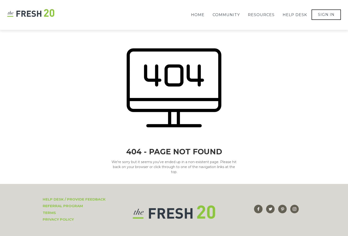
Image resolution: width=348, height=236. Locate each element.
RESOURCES (261, 15)
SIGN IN (326, 14)
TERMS (49, 212)
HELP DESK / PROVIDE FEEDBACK (74, 199)
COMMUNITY (226, 15)
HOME (198, 15)
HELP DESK (295, 15)
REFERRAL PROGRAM (63, 206)
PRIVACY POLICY (58, 219)
